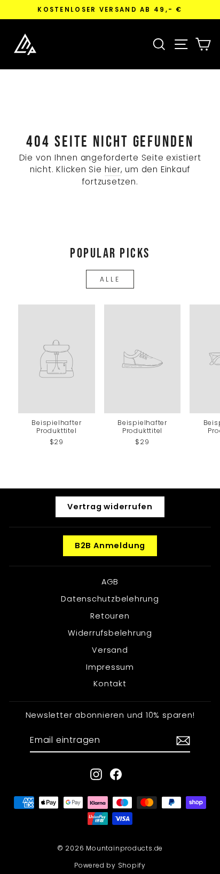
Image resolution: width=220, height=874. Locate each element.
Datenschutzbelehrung (110, 599)
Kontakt (109, 683)
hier (113, 169)
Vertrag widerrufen (110, 506)
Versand (110, 650)
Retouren (109, 616)
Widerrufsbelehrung (110, 633)
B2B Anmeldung (110, 545)
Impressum (110, 667)
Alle (110, 279)
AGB (110, 581)
